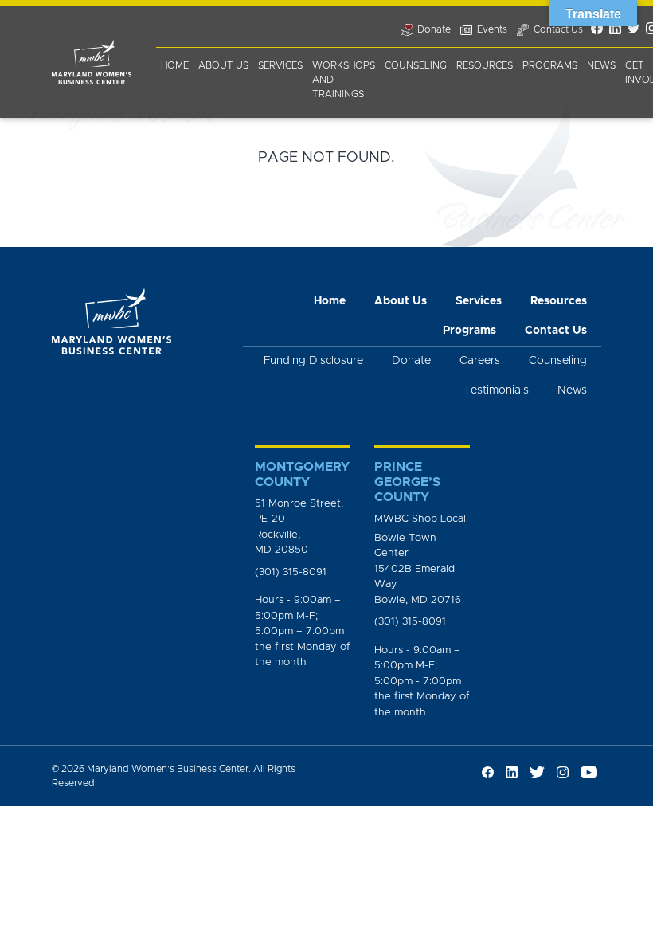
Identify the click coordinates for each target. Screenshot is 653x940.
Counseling (416, 65)
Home (175, 65)
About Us (223, 65)
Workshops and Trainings (343, 80)
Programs (549, 65)
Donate (411, 360)
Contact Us (556, 330)
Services (280, 65)
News (601, 65)
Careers (479, 360)
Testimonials (496, 390)
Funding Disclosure (313, 360)
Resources (484, 65)
